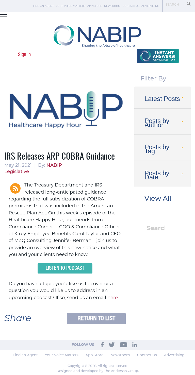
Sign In (24, 55)
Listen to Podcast (65, 268)
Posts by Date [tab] (156, 175)
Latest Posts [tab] (162, 99)
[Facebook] (102, 344)
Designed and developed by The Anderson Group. (97, 371)
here (112, 297)
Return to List (96, 318)
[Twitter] (112, 344)
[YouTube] (123, 344)
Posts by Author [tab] (156, 123)
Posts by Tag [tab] (156, 149)
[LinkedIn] (134, 344)
